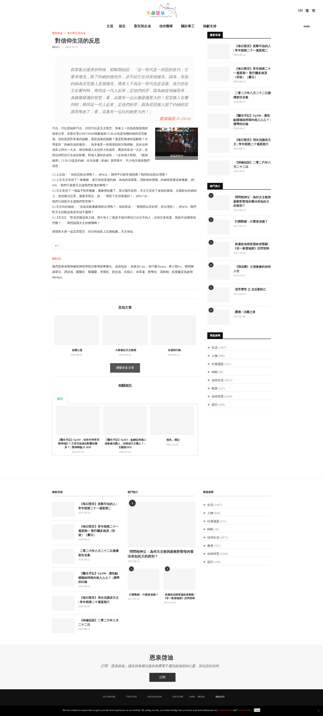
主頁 (110, 26)
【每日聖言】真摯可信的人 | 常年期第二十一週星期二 (252, 48)
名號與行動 (173, 350)
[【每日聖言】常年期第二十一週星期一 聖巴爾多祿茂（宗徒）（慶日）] (218, 74)
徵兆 (57, 246)
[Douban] (313, 27)
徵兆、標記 (172, 439)
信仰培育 (218, 396)
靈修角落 (57, 33)
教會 (215, 388)
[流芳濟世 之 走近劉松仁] (218, 294)
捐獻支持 (209, 26)
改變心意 (76, 350)
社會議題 (218, 364)
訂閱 (162, 677)
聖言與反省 (142, 26)
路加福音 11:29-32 (175, 118)
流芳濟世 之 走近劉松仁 (249, 289)
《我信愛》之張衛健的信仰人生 (252, 268)
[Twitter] (291, 27)
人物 (215, 355)
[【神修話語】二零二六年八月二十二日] (218, 167)
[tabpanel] (125, 430)
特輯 (215, 372)
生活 (215, 347)
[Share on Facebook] (55, 294)
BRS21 (56, 47)
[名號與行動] (173, 330)
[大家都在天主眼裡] (125, 330)
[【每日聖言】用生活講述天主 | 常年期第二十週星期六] (218, 145)
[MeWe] (307, 27)
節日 (215, 404)
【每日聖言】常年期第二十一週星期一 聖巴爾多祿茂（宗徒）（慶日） (252, 73)
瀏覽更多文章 (125, 367)
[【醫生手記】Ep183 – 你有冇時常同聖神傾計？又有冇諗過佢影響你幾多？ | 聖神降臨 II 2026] (78, 420)
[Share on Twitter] (59, 294)
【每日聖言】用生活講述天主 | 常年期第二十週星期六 (252, 142)
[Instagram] (296, 27)
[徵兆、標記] (172, 420)
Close (257, 710)
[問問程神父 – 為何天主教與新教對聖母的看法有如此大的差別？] (218, 202)
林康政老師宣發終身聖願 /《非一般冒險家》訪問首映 (251, 246)
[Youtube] (300, 27)
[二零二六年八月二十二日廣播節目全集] (218, 98)
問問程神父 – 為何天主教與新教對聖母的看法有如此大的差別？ (252, 201)
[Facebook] (287, 27)
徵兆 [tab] (60, 398)
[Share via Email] (67, 294)
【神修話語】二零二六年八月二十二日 (252, 164)
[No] (318, 711)
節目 (122, 26)
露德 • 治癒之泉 (244, 311)
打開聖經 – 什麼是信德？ (250, 221)
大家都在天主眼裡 (125, 350)
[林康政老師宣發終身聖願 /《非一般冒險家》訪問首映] (218, 249)
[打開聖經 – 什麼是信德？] (218, 226)
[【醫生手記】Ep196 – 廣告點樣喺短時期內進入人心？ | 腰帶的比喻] (218, 121)
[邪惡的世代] (178, 129)
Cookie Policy (225, 710)
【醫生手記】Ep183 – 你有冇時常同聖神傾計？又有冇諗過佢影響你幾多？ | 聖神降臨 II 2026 (77, 443)
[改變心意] (76, 330)
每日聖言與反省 (76, 33)
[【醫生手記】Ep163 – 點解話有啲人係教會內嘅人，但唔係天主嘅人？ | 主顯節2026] (125, 420)
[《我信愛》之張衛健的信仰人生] (218, 272)
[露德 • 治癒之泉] (218, 317)
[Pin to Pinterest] (63, 294)
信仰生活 (218, 380)
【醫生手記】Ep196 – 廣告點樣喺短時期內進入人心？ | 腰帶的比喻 (252, 120)
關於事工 (188, 26)
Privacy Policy (244, 710)
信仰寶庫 (166, 26)
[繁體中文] (307, 11)
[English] (300, 11)
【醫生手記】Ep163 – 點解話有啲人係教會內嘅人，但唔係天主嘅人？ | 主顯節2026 (125, 443)
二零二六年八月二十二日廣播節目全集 (252, 95)
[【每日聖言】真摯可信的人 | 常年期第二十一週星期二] (218, 51)
